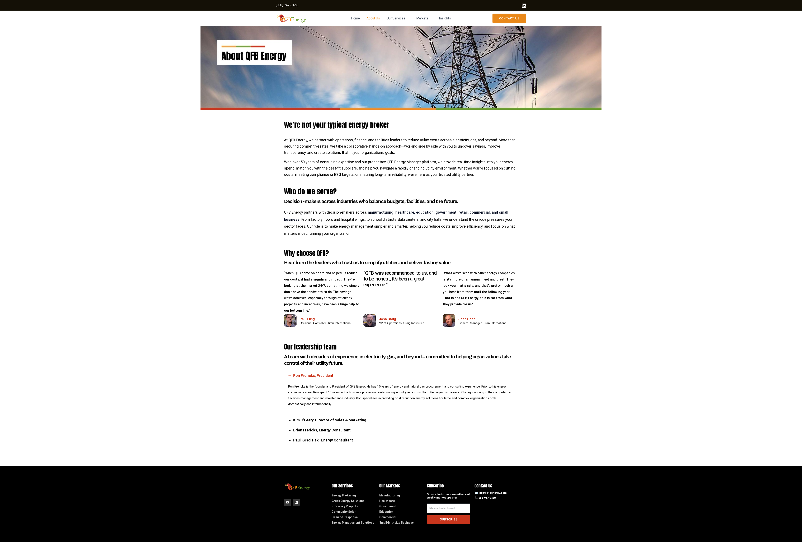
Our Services (396, 18)
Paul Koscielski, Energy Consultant (323, 440)
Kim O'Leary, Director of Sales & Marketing (329, 420)
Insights (445, 18)
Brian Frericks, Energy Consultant (322, 430)
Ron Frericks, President (313, 375)
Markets (422, 18)
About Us (373, 18)
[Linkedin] (524, 5)
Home (355, 18)
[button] (407, 18)
